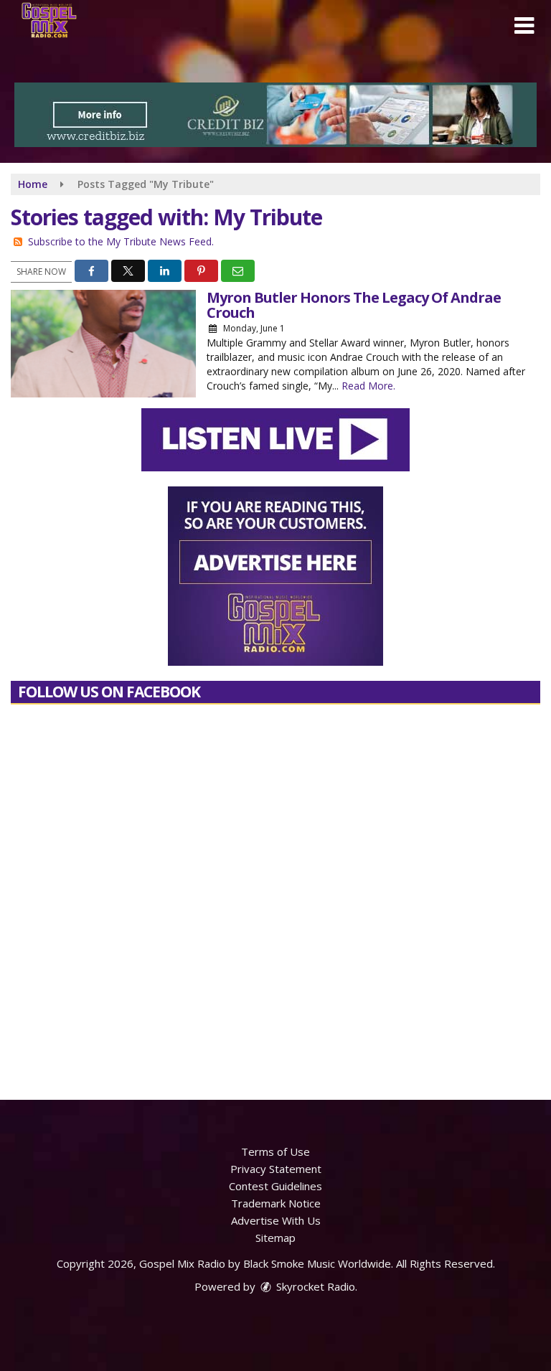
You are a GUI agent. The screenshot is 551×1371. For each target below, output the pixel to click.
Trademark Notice (276, 1203)
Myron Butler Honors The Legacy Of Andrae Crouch (354, 305)
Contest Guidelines (275, 1186)
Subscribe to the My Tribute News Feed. (121, 241)
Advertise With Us (276, 1220)
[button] (524, 25)
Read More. (368, 385)
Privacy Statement (275, 1169)
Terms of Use (275, 1151)
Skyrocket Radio (314, 1286)
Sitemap (275, 1237)
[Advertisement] (275, 115)
